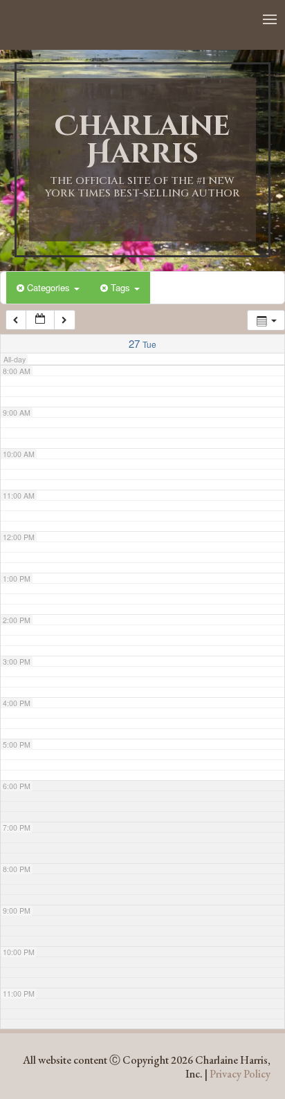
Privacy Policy (240, 1073)
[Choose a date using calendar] (40, 320)
